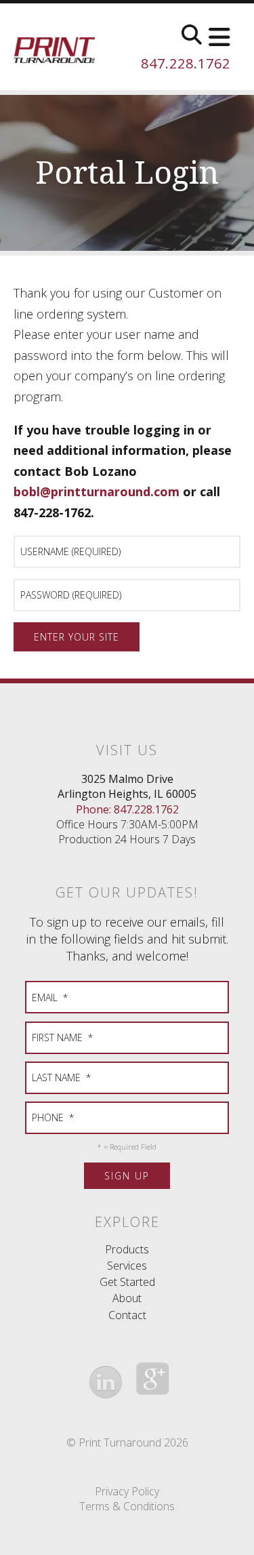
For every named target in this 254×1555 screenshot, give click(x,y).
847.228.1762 (185, 63)
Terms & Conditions (127, 1506)
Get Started (127, 1281)
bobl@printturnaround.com (96, 491)
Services (127, 1265)
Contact (127, 1315)
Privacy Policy (127, 1491)
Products (127, 1249)
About (127, 1298)
